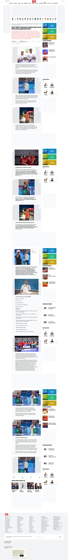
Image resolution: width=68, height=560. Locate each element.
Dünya (19, 3)
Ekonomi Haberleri (7, 518)
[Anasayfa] (6, 514)
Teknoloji (41, 3)
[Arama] (5, 1)
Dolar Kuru (6, 529)
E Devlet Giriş (19, 523)
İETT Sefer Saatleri (55, 520)
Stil (51, 3)
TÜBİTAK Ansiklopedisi (44, 523)
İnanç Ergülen (13, 41)
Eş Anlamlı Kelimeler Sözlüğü (45, 525)
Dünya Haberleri (7, 523)
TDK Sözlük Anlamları (44, 517)
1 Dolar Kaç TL (31, 528)
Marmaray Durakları (44, 529)
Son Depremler (19, 525)
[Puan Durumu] (49, 31)
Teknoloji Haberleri (7, 526)
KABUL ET (21, 555)
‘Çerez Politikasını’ (21, 553)
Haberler (13, 23)
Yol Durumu (18, 527)
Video (48, 3)
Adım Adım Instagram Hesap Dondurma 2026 (57, 526)
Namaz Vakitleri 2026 (20, 517)
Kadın (30, 3)
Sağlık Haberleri (7, 524)
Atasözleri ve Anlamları (56, 516)
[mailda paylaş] (39, 41)
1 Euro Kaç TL (31, 529)
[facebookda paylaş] (31, 41)
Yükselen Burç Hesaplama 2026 (57, 522)
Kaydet (60, 536)
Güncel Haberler (7, 519)
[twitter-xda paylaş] (33, 41)
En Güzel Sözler (43, 527)
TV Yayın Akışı (19, 529)
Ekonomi (15, 3)
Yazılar (36, 3)
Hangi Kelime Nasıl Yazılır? (45, 526)
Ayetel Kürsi (30, 517)
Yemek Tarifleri (31, 516)
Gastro (45, 3)
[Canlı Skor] (49, 37)
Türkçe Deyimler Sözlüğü (56, 517)
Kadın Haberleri (7, 525)
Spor (22, 3)
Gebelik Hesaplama (56, 521)
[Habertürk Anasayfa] (34, 1)
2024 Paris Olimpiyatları (20, 23)
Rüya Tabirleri (43, 519)
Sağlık (33, 3)
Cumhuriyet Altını (31, 526)
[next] (41, 487)
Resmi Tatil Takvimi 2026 (56, 529)
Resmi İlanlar (55, 3)
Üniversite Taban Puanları (44, 518)
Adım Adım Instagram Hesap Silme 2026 (57, 528)
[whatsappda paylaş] (37, 41)
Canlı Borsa (18, 516)
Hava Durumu (19, 526)
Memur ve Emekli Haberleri (8, 527)
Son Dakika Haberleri (8, 516)
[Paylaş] (40, 48)
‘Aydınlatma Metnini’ (15, 553)
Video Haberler (43, 516)
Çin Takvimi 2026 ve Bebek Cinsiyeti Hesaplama (57, 519)
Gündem (11, 3)
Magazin (26, 3)
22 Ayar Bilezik (31, 527)
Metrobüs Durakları (43, 528)
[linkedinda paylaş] (35, 41)
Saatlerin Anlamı (31, 518)
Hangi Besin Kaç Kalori (44, 524)
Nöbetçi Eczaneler (19, 519)
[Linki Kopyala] (40, 41)
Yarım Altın (30, 524)
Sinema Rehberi (19, 528)
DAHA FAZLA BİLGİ (15, 555)
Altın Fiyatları (7, 528)
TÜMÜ (43, 80)
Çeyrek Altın (30, 523)
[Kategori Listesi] (62, 1)
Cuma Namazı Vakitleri (20, 518)
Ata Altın (30, 525)
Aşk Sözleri (30, 519)
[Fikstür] (49, 25)
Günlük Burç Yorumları (20, 524)
